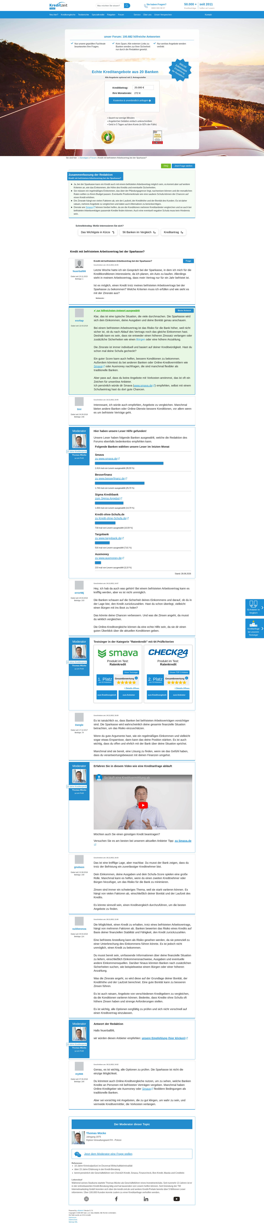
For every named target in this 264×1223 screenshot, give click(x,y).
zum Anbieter (129, 695)
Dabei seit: (75, 276)
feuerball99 (79, 271)
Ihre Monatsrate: (122, 93)
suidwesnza (79, 928)
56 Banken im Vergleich (137, 232)
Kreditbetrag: (120, 87)
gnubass (79, 867)
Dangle (79, 725)
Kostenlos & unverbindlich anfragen (131, 100)
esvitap (79, 320)
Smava (89, 207)
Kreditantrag (171, 232)
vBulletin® (80, 1210)
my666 (79, 1074)
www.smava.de (143, 385)
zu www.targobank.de (108, 538)
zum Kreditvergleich (106, 695)
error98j (79, 592)
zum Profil (80, 458)
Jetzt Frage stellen (183, 166)
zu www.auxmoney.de (108, 558)
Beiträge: (78, 279)
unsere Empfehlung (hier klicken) (163, 1038)
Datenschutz (73, 1219)
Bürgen (140, 339)
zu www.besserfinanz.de (110, 478)
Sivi (79, 409)
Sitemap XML (73, 1222)
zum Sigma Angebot (107, 498)
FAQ (166, 166)
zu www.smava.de (106, 458)
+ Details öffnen (131, 688)
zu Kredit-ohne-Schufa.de (110, 518)
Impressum (72, 1217)
